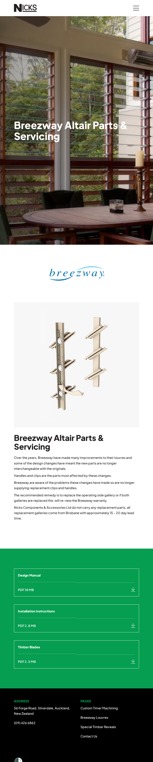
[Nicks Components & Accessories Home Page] (26, 8)
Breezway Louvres (94, 717)
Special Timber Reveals (98, 727)
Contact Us (88, 736)
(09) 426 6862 (24, 723)
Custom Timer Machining (99, 708)
